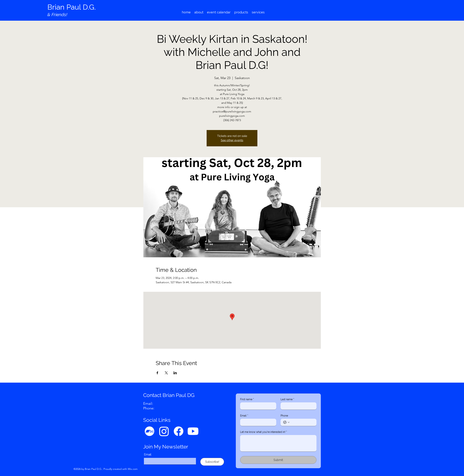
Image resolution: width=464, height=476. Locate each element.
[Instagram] (164, 431)
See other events (232, 140)
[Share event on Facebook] (157, 372)
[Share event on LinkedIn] (175, 372)
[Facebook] (178, 431)
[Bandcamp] (149, 431)
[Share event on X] (166, 372)
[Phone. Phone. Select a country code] (286, 422)
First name (247, 399)
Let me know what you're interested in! (263, 431)
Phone (284, 415)
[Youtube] (193, 431)
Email (147, 454)
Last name (287, 399)
